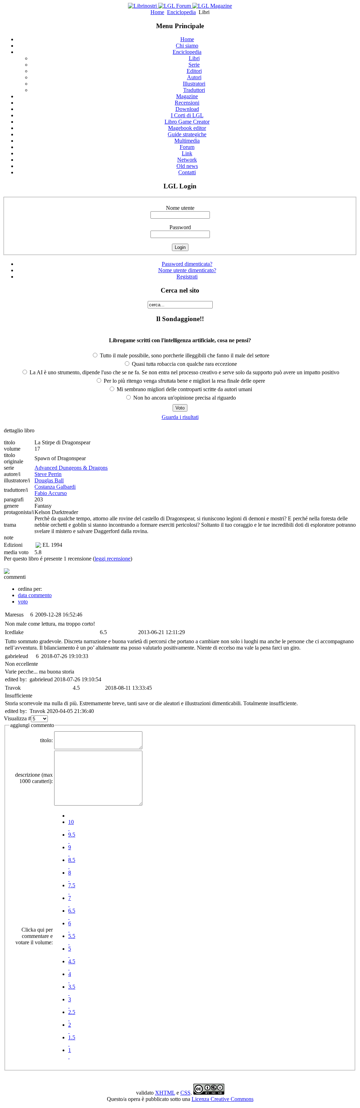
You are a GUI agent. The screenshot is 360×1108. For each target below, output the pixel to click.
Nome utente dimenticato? (187, 270)
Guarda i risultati (180, 417)
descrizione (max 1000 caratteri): (34, 778)
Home (157, 12)
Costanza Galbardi (55, 487)
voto (23, 602)
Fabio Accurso (50, 493)
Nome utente (180, 208)
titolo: (46, 740)
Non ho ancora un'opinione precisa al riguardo (184, 398)
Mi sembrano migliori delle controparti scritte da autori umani (183, 389)
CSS (185, 1093)
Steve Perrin (48, 474)
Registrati (187, 277)
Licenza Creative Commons (222, 1099)
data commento (35, 595)
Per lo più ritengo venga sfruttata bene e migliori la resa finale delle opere (183, 381)
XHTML (165, 1093)
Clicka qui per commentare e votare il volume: (34, 936)
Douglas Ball (49, 480)
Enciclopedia (181, 12)
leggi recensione (112, 559)
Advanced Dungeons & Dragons (71, 468)
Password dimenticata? (187, 264)
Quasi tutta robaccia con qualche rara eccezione (183, 364)
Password (180, 227)
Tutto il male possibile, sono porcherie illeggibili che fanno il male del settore (183, 355)
